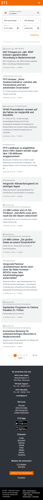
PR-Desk (21, 405)
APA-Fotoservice (21, 410)
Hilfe (24, 490)
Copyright (35, 496)
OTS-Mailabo (21, 464)
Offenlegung (36, 492)
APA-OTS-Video (21, 408)
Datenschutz (31, 490)
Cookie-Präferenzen (21, 413)
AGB (25, 494)
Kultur (21, 448)
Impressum (26, 492)
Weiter (22, 358)
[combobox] (11, 20)
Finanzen (21, 443)
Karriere (21, 452)
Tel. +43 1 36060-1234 (21, 392)
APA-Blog (21, 467)
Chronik (21, 445)
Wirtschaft (22, 440)
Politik (21, 438)
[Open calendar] (18, 28)
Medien (21, 450)
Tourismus (21, 455)
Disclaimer (21, 478)
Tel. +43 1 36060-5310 (21, 386)
